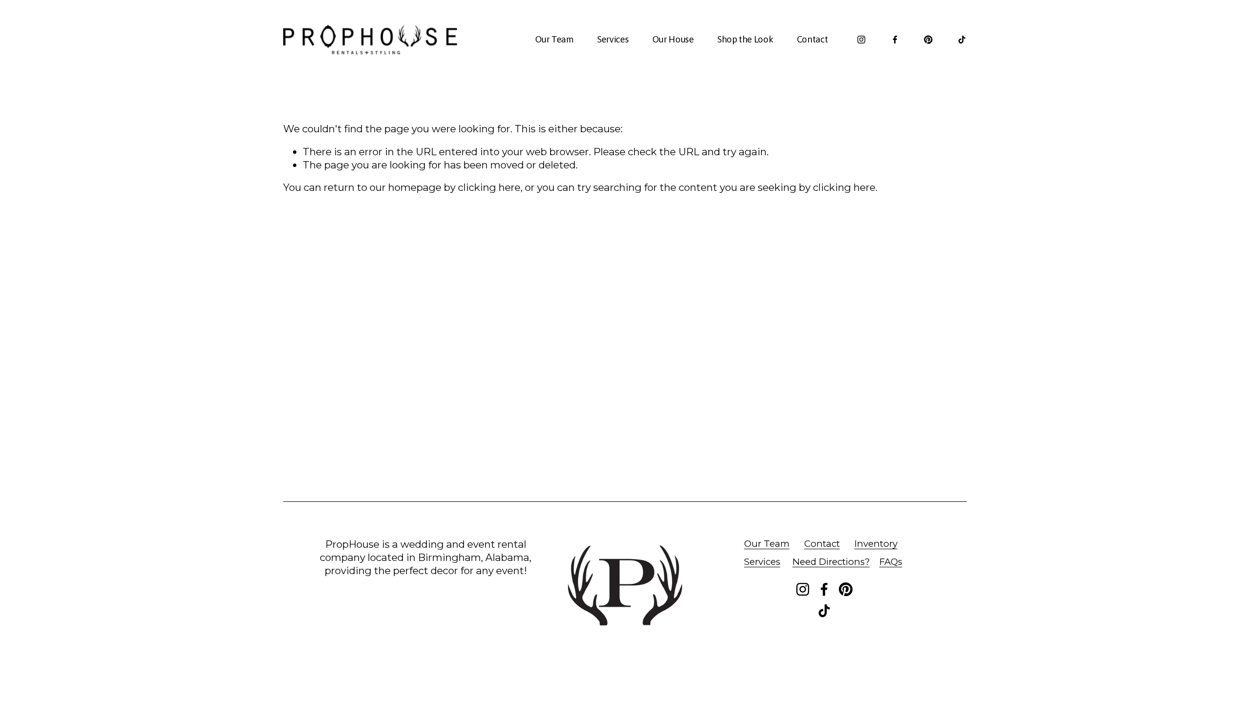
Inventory (875, 543)
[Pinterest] (928, 39)
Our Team (554, 39)
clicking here (489, 187)
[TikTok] (962, 39)
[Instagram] (861, 39)
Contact (812, 39)
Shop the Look (745, 39)
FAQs (890, 561)
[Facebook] (895, 39)
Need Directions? (831, 561)
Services (612, 39)
